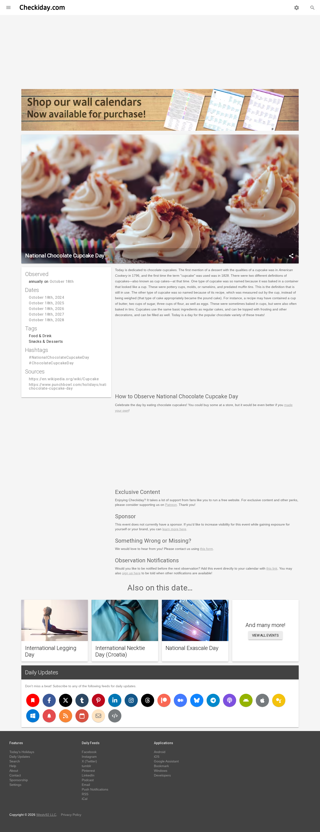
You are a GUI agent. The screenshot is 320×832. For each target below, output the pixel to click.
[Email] (98, 715)
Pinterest (88, 770)
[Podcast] (229, 700)
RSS (85, 794)
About (13, 770)
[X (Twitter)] (65, 700)
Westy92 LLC (46, 815)
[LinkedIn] (114, 700)
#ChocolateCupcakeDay (51, 363)
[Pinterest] (98, 700)
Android (159, 752)
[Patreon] (164, 700)
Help (12, 766)
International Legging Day (50, 651)
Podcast (88, 780)
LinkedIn (88, 775)
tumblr (86, 766)
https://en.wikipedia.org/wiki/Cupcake (64, 379)
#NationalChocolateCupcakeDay (59, 357)
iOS (156, 756)
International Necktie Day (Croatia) (120, 651)
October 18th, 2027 (46, 314)
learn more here (174, 529)
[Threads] (147, 700)
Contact (15, 775)
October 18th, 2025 (46, 303)
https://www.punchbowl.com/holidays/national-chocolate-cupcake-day (72, 386)
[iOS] (262, 700)
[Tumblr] (82, 700)
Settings (15, 785)
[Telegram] (213, 700)
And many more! (265, 625)
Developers (162, 775)
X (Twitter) (89, 761)
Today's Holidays (21, 752)
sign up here (131, 573)
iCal (84, 799)
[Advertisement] (160, 50)
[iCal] (82, 715)
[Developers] (114, 715)
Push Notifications (95, 789)
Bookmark (161, 766)
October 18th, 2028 (46, 320)
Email (86, 785)
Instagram (89, 756)
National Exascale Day (192, 648)
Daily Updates (41, 672)
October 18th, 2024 (46, 297)
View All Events (265, 635)
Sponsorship (18, 780)
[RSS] (65, 715)
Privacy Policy (71, 815)
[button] (8, 7)
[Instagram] (131, 700)
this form (206, 549)
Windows (160, 770)
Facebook (89, 752)
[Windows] (32, 715)
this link (271, 568)
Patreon (171, 505)
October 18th (62, 281)
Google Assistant (166, 761)
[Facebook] (49, 700)
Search (14, 761)
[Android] (246, 700)
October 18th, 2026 (46, 308)
